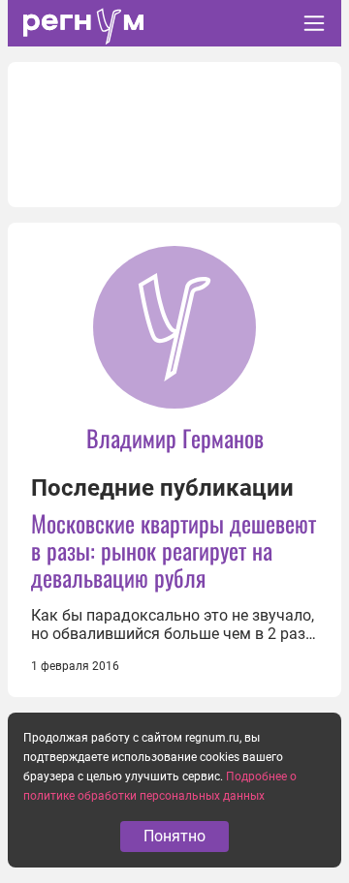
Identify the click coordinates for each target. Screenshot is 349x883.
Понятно (174, 836)
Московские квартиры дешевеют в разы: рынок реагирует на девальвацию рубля (173, 549)
